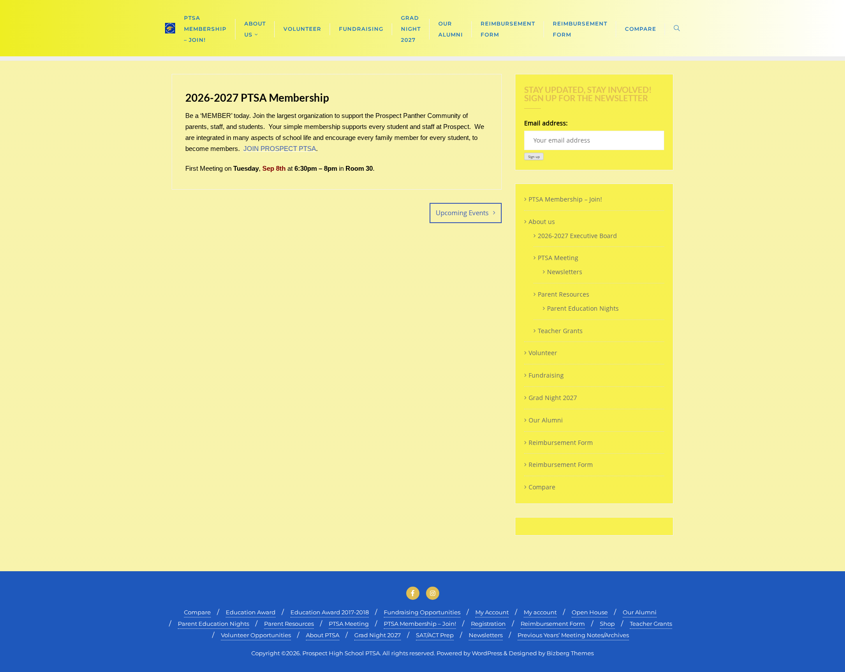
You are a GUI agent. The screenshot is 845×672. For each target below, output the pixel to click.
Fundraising (546, 375)
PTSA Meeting (558, 257)
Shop (607, 623)
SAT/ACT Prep (435, 635)
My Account (492, 612)
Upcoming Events (462, 212)
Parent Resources (563, 294)
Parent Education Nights (583, 308)
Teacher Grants (560, 331)
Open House (590, 612)
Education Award (251, 612)
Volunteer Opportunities (256, 635)
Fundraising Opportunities (422, 612)
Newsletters (564, 272)
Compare (542, 487)
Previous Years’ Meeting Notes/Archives (573, 635)
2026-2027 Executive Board (577, 235)
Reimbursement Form (561, 442)
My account (540, 612)
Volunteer (543, 353)
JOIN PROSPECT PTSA (279, 148)
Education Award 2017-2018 (329, 612)
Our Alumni (546, 420)
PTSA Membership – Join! (565, 199)
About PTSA (322, 635)
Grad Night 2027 (553, 397)
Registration (488, 623)
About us (542, 221)
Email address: (546, 123)
